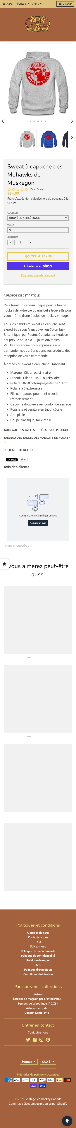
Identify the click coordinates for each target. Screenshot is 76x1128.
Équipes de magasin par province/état (37, 998)
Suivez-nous (38, 946)
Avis (38, 965)
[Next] (72, 121)
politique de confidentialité (38, 955)
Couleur (12, 212)
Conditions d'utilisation (38, 974)
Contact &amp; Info (37, 1012)
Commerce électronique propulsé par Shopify (38, 1103)
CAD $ (35, 3)
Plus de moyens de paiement (38, 275)
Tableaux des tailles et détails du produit (36, 430)
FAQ (38, 942)
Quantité (12, 237)
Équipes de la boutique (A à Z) (37, 1003)
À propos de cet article (22, 295)
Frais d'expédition (18, 198)
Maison (38, 994)
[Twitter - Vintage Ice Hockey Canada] (28, 1040)
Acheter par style (36, 1008)
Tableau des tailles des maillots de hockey (37, 437)
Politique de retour (19, 450)
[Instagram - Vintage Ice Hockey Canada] (41, 1040)
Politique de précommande (38, 951)
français (21, 3)
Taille (10, 225)
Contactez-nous (38, 937)
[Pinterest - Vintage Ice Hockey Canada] (48, 1040)
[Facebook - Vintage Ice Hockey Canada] (34, 1040)
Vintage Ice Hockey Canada (43, 1099)
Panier (67, 3)
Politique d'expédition (38, 969)
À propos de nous (38, 932)
